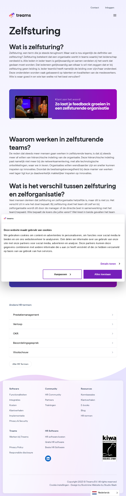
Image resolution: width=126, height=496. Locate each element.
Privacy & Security (18, 421)
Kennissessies (88, 394)
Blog (83, 410)
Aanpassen (60, 274)
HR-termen (86, 415)
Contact (95, 7)
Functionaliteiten (18, 394)
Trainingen (50, 405)
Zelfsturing (35, 30)
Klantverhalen (16, 410)
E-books (85, 405)
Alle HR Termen (20, 364)
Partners (49, 400)
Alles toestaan (102, 274)
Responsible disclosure (21, 452)
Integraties (14, 400)
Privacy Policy (16, 447)
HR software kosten (55, 436)
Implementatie (17, 415)
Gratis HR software (54, 442)
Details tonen (108, 263)
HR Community (53, 394)
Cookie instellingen (59, 485)
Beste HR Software (54, 447)
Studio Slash (110, 485)
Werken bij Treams (18, 436)
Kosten (13, 405)
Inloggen (109, 7)
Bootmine (86, 485)
